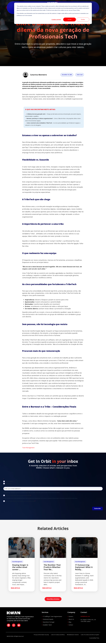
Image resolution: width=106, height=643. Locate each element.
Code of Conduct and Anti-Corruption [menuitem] (90, 634)
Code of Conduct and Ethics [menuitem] (58, 634)
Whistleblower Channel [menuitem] (73, 634)
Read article (15, 588)
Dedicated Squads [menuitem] (48, 619)
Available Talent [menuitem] (47, 625)
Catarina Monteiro (38, 75)
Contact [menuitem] (71, 625)
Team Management (28, 448)
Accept (69, 19)
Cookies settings (56, 19)
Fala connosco (63, 441)
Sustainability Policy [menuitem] (94, 638)
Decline (83, 19)
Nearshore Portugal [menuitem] (48, 622)
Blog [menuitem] (70, 622)
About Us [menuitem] (71, 619)
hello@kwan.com (85, 616)
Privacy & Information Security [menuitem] (41, 634)
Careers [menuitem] (71, 616)
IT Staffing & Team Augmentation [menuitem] (52, 616)
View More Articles (53, 599)
